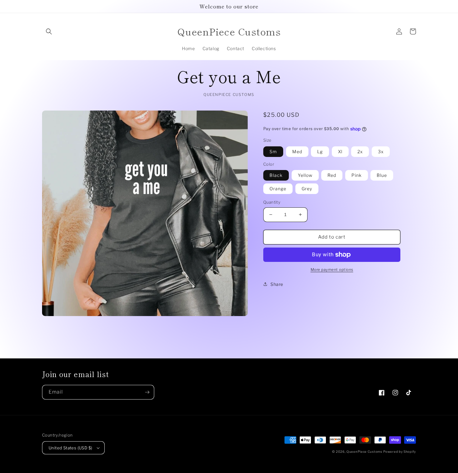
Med (297, 151)
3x (381, 151)
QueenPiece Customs (364, 451)
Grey (307, 188)
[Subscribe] (147, 392)
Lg (320, 151)
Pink (356, 175)
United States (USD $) (70, 447)
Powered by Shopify (399, 451)
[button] (49, 31)
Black (276, 175)
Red (331, 175)
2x (360, 151)
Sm (273, 151)
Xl (340, 151)
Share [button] (276, 284)
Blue (382, 175)
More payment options (332, 269)
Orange (278, 188)
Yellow (305, 175)
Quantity (271, 202)
